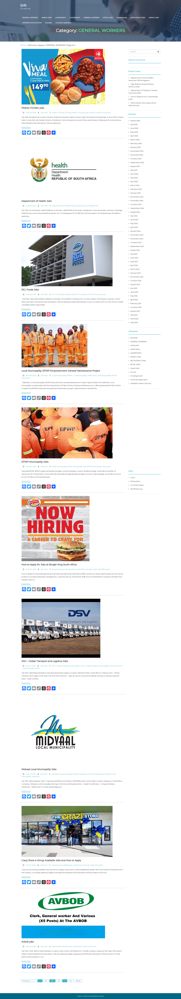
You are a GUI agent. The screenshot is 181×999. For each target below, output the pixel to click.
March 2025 (134, 185)
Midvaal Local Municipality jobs (91, 774)
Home (23, 45)
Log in (132, 477)
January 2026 (135, 147)
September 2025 (137, 162)
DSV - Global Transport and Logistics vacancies (99, 666)
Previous (26, 981)
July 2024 (133, 216)
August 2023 (135, 250)
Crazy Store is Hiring (81, 865)
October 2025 (135, 159)
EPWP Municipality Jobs (35, 461)
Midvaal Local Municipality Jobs (39, 769)
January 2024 (135, 231)
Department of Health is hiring (64, 206)
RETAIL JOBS (108, 17)
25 (59, 981)
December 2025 (136, 151)
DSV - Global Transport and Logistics (66, 666)
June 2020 (134, 319)
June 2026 (134, 128)
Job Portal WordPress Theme (93, 996)
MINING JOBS (47, 17)
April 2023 (134, 265)
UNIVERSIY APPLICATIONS (32, 23)
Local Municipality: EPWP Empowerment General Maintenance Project (61, 370)
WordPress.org (136, 489)
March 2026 (135, 140)
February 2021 (135, 303)
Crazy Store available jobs (62, 865)
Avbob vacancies (89, 946)
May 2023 (134, 262)
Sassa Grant (135, 368)
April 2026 (134, 136)
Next (78, 981)
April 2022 (134, 300)
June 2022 (134, 292)
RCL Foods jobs (81, 294)
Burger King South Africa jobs (98, 569)
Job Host (44, 113)
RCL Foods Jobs (30, 289)
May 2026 (134, 132)
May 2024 (134, 223)
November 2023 (136, 239)
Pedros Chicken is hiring (61, 113)
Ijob (25, 6)
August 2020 (135, 311)
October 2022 (135, 281)
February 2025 (136, 189)
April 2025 (134, 181)
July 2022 (133, 288)
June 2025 (134, 174)
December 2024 (136, 197)
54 (71, 981)
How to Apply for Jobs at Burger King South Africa (49, 564)
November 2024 (136, 201)
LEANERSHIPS (60, 17)
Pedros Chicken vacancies (99, 113)
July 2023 (133, 254)
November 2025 (136, 155)
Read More (26, 127)
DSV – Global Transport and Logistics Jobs (45, 661)
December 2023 (136, 235)
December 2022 (136, 277)
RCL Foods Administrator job (63, 294)
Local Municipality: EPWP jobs (84, 375)
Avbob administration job (62, 946)
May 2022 (134, 296)
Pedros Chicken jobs (33, 108)
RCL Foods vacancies (97, 294)
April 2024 (134, 227)
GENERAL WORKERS (30, 17)
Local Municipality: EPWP (62, 375)
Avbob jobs (28, 941)
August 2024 (135, 212)
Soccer (133, 372)
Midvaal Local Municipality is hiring (65, 774)
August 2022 (135, 284)
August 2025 (135, 166)
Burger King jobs (58, 569)
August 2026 (135, 121)
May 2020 (134, 322)
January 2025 (135, 193)
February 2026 (136, 143)
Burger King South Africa (76, 569)
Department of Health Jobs (37, 201)
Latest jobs (134, 345)
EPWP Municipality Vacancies (98, 466)
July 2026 (133, 124)
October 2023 (135, 242)
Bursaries (48, 23)
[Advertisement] (144, 428)
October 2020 (136, 307)
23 (46, 981)
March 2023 (135, 269)
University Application (63, 23)
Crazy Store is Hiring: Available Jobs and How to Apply (51, 860)
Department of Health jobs (87, 206)
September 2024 (137, 208)
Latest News (135, 349)
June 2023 (134, 258)
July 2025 (133, 170)
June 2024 (134, 220)
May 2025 (134, 178)
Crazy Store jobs (96, 865)
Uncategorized (121, 17)
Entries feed (135, 481)
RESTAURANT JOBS (138, 17)
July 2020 (134, 315)
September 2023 (137, 246)
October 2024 (135, 204)
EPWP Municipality (59, 466)
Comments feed (136, 485)
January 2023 (135, 273)
